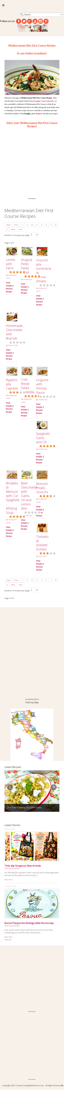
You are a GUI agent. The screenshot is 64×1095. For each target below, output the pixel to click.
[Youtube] (35, 21)
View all (7, 939)
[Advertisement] (32, 163)
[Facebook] (18, 21)
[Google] (29, 21)
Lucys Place (42, 556)
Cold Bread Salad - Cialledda (27, 385)
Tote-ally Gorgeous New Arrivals (22, 865)
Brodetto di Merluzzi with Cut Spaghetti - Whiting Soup (13, 498)
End (20, 229)
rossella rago (27, 279)
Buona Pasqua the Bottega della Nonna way (29, 923)
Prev (16, 224)
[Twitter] (24, 21)
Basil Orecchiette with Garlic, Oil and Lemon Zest (29, 495)
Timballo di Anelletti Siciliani (42, 542)
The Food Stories (11, 868)
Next (13, 229)
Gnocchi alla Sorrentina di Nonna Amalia (43, 270)
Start (8, 224)
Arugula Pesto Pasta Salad (26, 265)
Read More (8, 879)
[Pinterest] (46, 21)
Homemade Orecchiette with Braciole (14, 331)
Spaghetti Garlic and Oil (43, 437)
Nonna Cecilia (13, 345)
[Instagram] (40, 21)
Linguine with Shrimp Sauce (42, 386)
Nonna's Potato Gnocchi (42, 487)
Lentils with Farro (10, 263)
